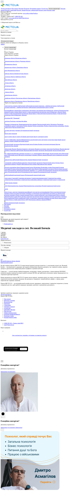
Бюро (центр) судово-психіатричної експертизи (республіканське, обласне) (41, 112)
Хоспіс (6, 189)
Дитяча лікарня (27, 126)
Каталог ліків (51, 10)
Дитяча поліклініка (38, 126)
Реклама (21, 8)
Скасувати (4, 221)
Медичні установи (9, 300)
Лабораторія (8, 149)
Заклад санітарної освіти (41, 136)
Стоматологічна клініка (54, 178)
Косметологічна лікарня (11, 146)
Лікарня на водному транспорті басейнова (47, 149)
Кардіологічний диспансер (12, 144)
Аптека (51, 107)
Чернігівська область (33, 101)
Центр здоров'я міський (23, 195)
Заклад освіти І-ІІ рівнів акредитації (23, 136)
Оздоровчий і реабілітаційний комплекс (16, 163)
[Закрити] (2, 217)
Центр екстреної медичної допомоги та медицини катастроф (28, 193)
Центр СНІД (25, 199)
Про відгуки (7, 311)
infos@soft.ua (34, 13)
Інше (56, 139)
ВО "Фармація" (15, 118)
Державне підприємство (11, 124)
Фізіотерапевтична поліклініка (32, 186)
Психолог (26, 8)
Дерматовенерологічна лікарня (28, 124)
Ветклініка (7, 118)
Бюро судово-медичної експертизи (43, 113)
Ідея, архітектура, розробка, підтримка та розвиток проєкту (29, 335)
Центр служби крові (15, 199)
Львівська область (20, 76)
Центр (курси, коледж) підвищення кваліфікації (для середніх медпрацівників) (27, 192)
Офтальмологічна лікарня (44, 164)
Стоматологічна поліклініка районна (31, 179)
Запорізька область (22, 67)
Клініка (35, 144)
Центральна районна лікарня (37, 199)
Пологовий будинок (58, 167)
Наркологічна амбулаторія (12, 159)
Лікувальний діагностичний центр (55, 150)
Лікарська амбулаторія (16, 150)
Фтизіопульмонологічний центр (51, 186)
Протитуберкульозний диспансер (44, 169)
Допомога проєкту (9, 306)
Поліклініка (37, 167)
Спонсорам (7, 305)
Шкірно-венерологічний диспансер (14, 203)
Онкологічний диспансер (35, 163)
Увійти (3, 44)
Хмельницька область (34, 98)
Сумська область (9, 92)
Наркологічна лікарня (26, 159)
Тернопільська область (10, 95)
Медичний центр (13, 155)
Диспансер (53, 124)
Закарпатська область (10, 67)
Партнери (7, 303)
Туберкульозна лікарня (10, 183)
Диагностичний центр (43, 124)
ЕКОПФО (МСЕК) (9, 309)
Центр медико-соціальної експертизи (29, 196)
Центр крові (14, 196)
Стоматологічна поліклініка (12, 179)
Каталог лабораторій (32, 10)
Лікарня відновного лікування (25, 149)
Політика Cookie (9, 316)
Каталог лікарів (21, 10)
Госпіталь (7, 121)
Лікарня (14, 149)
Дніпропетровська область (12, 61)
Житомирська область (10, 64)
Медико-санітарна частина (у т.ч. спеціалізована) (28, 153)
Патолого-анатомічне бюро (12, 167)
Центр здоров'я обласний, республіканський (43, 195)
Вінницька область (9, 58)
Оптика (57, 163)
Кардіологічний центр (26, 144)
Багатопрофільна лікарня (11, 110)
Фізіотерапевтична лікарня (15, 186)
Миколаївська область (10, 79)
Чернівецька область (21, 101)
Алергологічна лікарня (11, 106)
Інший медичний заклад (22, 141)
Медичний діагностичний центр (52, 153)
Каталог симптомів (10, 10)
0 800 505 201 (19, 16)
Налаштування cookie (10, 317)
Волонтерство (8, 302)
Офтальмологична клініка (29, 164)
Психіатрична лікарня (14, 170)
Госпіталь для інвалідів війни (18, 121)
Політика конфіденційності (12, 314)
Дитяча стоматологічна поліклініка (54, 126)
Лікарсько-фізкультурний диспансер (34, 150)
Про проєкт (15, 8)
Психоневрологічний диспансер (47, 172)
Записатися (19, 427)
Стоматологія (61, 179)
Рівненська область (9, 89)
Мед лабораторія (9, 153)
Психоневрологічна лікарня (29, 172)
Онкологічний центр (49, 163)
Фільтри (3, 234)
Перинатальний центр (27, 167)
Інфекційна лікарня (15, 139)
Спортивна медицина (24, 178)
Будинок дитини (14, 112)
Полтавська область (10, 86)
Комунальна (7, 242)
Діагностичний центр (18, 127)
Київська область (9, 73)
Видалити (10, 221)
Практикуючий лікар (28, 169)
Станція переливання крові (39, 178)
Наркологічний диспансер (40, 159)
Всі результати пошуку (7, 41)
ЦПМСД (48, 199)
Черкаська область (9, 101)
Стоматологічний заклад (49, 179)
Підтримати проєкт (35, 8)
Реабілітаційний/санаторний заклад (14, 175)
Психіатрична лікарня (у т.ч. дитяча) (32, 170)
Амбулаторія (21, 106)
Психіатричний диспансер (51, 170)
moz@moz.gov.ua (24, 18)
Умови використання (10, 313)
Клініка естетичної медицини (47, 144)
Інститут (6, 139)
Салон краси (8, 178)
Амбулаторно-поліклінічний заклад (38, 107)
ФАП (6, 186)
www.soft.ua (26, 13)
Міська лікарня (42, 155)
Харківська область (10, 98)
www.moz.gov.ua (14, 18)
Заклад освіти (8, 136)
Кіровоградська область (21, 73)
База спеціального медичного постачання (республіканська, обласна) (39, 110)
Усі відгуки (44, 8)
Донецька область (25, 61)
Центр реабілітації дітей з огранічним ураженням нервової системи (35, 198)
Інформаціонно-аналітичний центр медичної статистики (37, 139)
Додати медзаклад (6, 8)
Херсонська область (22, 98)
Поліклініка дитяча (46, 167)
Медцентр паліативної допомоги (28, 155)
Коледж (58, 144)
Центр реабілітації (9, 198)
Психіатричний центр (14, 172)
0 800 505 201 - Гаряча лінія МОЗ (13, 323)
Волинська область (21, 58)
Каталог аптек (42, 10)
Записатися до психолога (8, 371)
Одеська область (9, 83)
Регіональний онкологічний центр (35, 175)
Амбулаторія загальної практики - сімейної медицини (41, 106)
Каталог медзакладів (54, 8)
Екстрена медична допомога (12, 130)
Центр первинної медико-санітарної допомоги (53, 196)
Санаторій (15, 178)
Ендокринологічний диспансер (30, 130)
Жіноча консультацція (10, 133)
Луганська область (9, 76)
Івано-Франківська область (12, 70)
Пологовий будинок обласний (13, 169)
